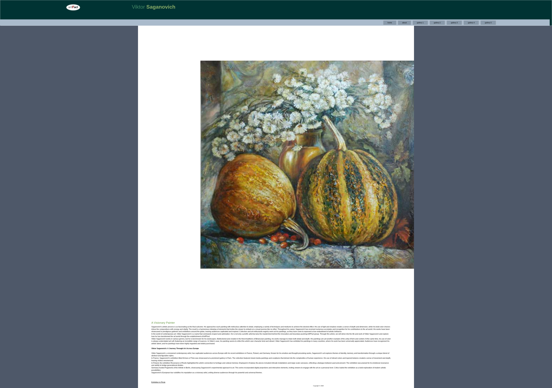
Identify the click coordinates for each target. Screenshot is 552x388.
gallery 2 (437, 23)
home (390, 23)
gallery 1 (420, 23)
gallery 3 (454, 23)
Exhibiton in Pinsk (158, 382)
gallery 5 (488, 23)
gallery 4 (471, 23)
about (404, 23)
